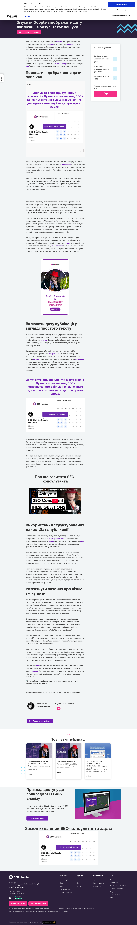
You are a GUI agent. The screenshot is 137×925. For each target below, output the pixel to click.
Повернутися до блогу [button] (42, 721)
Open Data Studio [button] (37, 818)
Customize (120, 10)
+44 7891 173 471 (15, 891)
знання (51, 541)
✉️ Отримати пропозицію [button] (29, 32)
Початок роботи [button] (107, 94)
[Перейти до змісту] (81, 150)
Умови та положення (116, 888)
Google (79, 883)
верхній (36, 359)
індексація (33, 671)
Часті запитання (65, 889)
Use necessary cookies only (121, 15)
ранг (38, 666)
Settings (27, 16)
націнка (44, 340)
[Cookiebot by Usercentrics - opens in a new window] (12, 16)
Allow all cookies (121, 4)
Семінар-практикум (99, 883)
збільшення (66, 164)
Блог (61, 886)
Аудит (95, 880)
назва (51, 44)
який (82, 541)
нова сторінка (57, 246)
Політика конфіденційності (118, 885)
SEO (27, 66)
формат (59, 42)
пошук (64, 64)
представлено (54, 354)
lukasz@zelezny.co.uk (17, 893)
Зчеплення (80, 886)
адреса (70, 44)
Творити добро (65, 880)
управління (79, 359)
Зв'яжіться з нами (66, 892)
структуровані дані (56, 539)
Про (61, 883)
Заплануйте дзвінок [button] (38, 903)
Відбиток (112, 897)
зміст (68, 243)
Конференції (97, 886)
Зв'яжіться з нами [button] (18, 903)
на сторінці (57, 64)
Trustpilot (79, 880)
